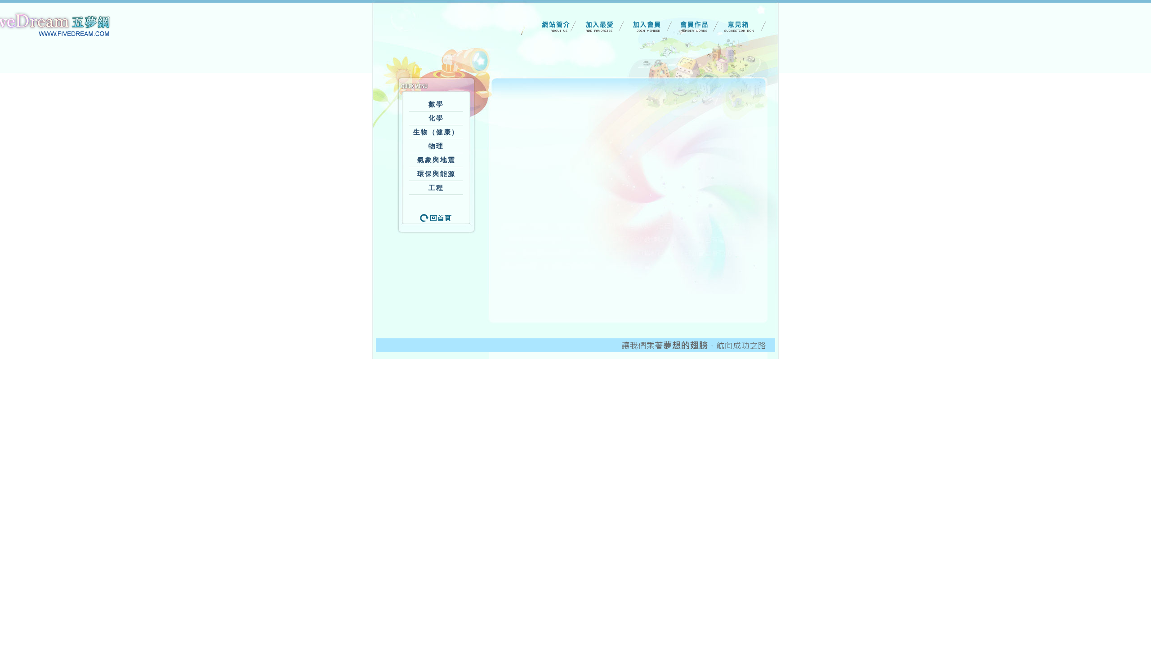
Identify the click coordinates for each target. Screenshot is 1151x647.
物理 (436, 146)
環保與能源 (436, 173)
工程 (436, 187)
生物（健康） (436, 132)
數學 (436, 104)
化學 (436, 118)
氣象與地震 (436, 160)
